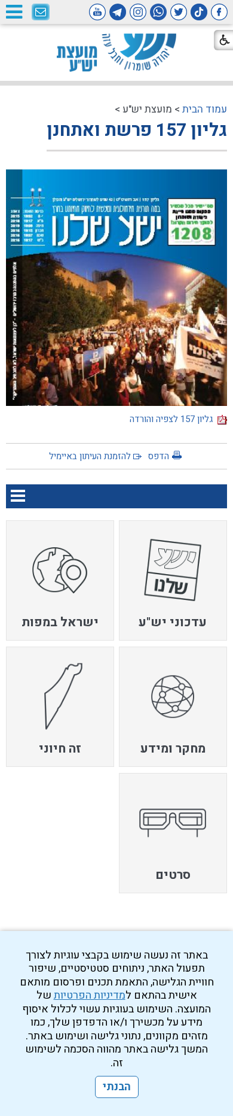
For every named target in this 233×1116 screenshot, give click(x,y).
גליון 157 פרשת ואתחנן (137, 130)
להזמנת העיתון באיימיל (90, 456)
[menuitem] (173, 580)
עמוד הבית (204, 109)
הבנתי (117, 1087)
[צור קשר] (40, 12)
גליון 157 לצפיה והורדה (173, 419)
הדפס (158, 456)
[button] (13, 11)
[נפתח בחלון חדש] (219, 12)
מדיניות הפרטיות (89, 995)
